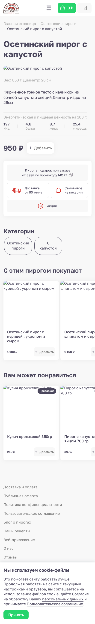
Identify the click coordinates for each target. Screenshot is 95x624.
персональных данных (62, 599)
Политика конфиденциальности (32, 504)
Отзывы (10, 557)
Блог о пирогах (17, 522)
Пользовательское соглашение (31, 513)
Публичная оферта (20, 495)
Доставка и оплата (20, 487)
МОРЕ (63, 175)
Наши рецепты (16, 531)
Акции (52, 206)
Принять (16, 614)
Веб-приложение (19, 539)
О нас (8, 548)
